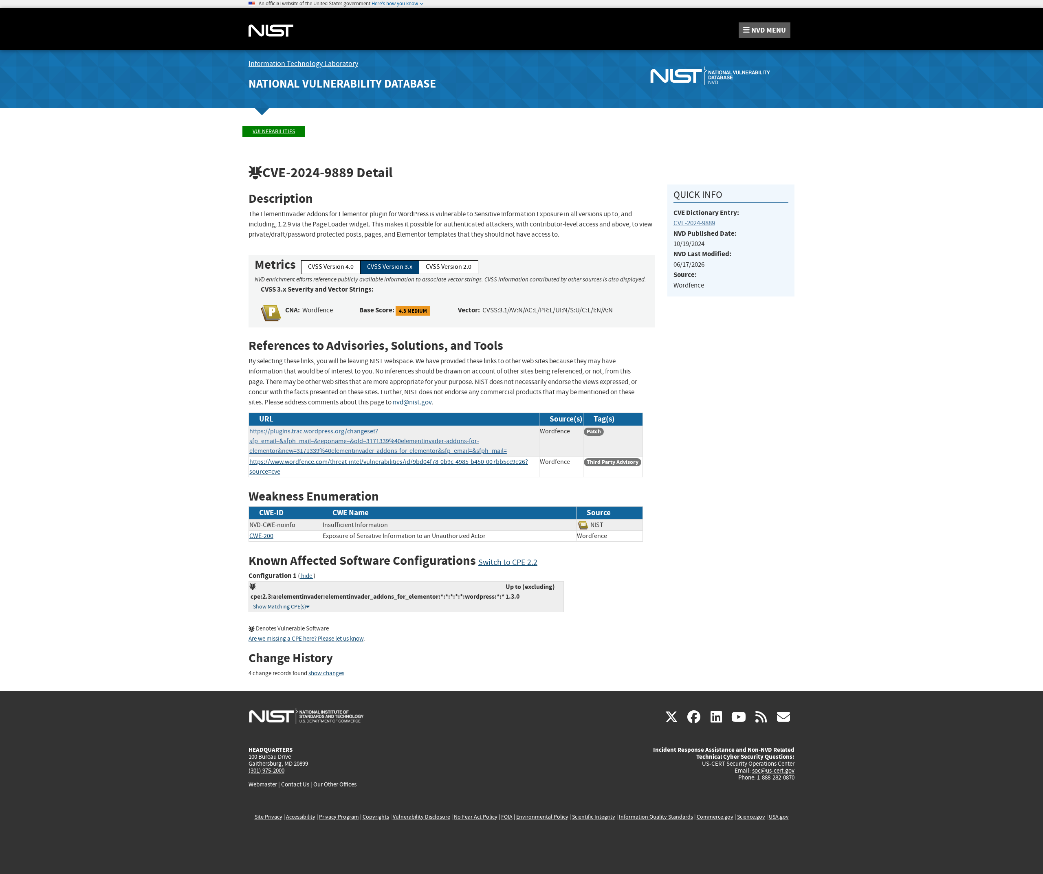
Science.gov (751, 817)
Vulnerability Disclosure (421, 817)
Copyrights (376, 817)
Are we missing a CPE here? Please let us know (306, 639)
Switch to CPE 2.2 (507, 562)
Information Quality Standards (656, 817)
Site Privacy (268, 817)
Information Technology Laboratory (303, 63)
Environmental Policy (542, 817)
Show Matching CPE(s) (279, 606)
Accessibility (300, 817)
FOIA (507, 817)
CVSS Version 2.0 (448, 267)
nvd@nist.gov (412, 402)
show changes (326, 673)
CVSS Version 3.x (389, 267)
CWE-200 (261, 536)
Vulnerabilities (274, 131)
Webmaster (263, 784)
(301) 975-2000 (266, 770)
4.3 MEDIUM (413, 310)
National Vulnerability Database (342, 83)
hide (306, 576)
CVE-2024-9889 (694, 223)
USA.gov (779, 817)
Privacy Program (339, 817)
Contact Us (295, 784)
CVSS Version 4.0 (331, 267)
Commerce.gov (715, 817)
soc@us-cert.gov (773, 770)
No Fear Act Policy (475, 817)
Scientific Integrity (593, 817)
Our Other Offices (334, 784)
